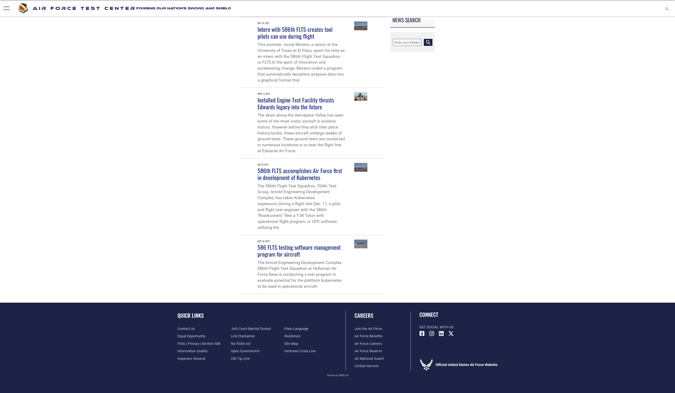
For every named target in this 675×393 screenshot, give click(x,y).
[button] (5, 8)
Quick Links (191, 315)
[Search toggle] (667, 8)
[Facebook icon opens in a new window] (422, 333)
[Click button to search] (428, 42)
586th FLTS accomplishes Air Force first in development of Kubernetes (300, 174)
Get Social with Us (436, 327)
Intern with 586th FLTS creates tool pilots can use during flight (295, 32)
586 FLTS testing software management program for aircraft (299, 250)
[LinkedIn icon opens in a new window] (441, 333)
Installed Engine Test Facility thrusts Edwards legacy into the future (296, 103)
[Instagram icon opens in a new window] (431, 333)
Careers (364, 315)
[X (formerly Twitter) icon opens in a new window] (451, 333)
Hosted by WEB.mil (337, 375)
